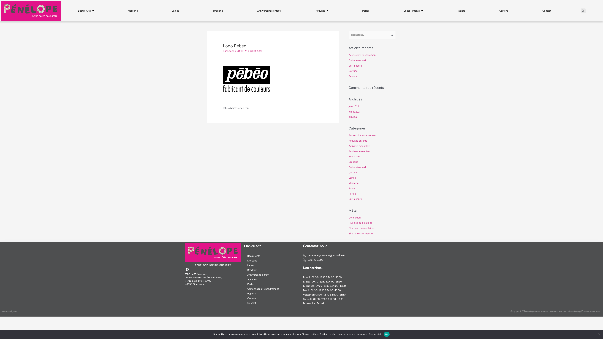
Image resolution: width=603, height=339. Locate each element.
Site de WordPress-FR (361, 233)
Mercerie (133, 10)
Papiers (461, 10)
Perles (365, 10)
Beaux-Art (354, 156)
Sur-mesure (355, 65)
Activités (320, 10)
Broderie (218, 10)
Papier (352, 188)
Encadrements (412, 10)
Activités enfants (358, 140)
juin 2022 (354, 106)
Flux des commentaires (362, 228)
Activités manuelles (359, 146)
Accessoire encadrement (362, 55)
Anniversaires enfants (269, 10)
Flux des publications (360, 222)
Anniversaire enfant (359, 151)
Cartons (503, 10)
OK (386, 334)
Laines (175, 10)
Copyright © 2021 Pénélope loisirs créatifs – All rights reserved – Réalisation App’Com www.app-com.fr (556, 311)
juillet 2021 (355, 111)
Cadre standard (357, 60)
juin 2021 (354, 116)
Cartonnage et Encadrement (263, 288)
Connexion (355, 217)
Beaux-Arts (84, 10)
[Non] (599, 334)
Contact (546, 10)
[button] (583, 10)
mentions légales (9, 311)
